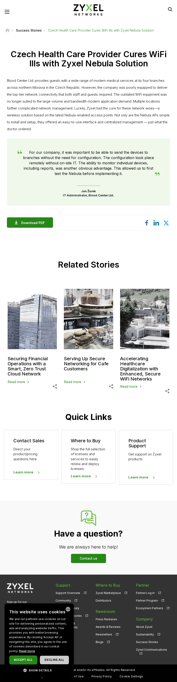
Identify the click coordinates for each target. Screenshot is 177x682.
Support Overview (68, 593)
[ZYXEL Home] (88, 9)
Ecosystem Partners (149, 608)
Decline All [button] (54, 659)
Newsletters (104, 634)
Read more (27, 651)
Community (63, 600)
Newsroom (105, 611)
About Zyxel (144, 627)
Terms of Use (74, 676)
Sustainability (145, 634)
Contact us (88, 558)
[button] (39, 670)
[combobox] (68, 609)
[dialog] (39, 640)
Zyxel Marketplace (108, 593)
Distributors (103, 600)
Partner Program (147, 600)
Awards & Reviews (108, 627)
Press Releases (106, 619)
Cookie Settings (131, 676)
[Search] (170, 9)
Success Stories (147, 642)
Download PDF (33, 223)
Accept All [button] (23, 659)
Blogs (99, 642)
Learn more (23, 472)
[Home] (7, 30)
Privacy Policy (101, 676)
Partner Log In (145, 593)
